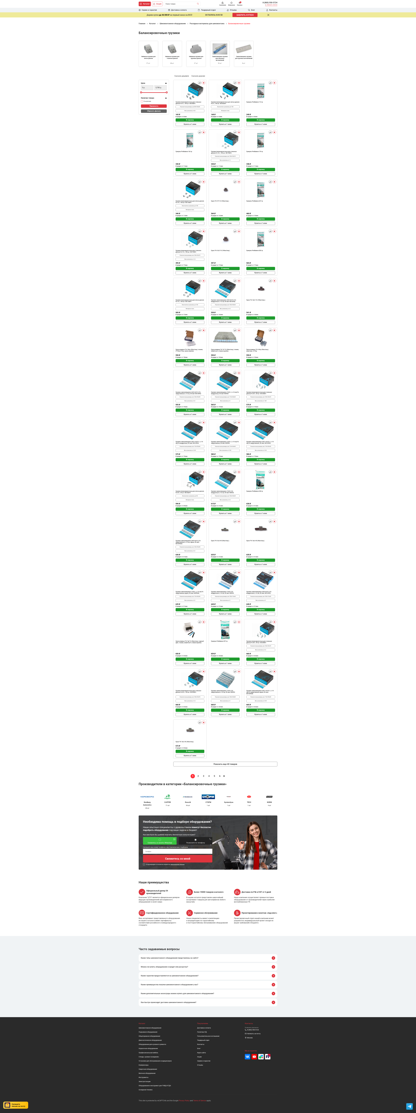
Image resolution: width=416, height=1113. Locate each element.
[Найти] (198, 4)
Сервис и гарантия (203, 1061)
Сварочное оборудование (148, 1069)
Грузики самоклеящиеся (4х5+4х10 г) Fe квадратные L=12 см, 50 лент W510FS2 (223, 300)
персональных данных (177, 864)
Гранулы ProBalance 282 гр (254, 250)
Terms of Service (199, 1101)
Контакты (200, 1044)
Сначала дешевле (181, 76)
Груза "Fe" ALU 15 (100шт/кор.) (255, 300)
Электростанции (144, 1081)
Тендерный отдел (203, 1040)
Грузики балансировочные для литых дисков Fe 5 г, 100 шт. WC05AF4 (225, 102)
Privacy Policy (184, 1101)
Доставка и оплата (204, 1028)
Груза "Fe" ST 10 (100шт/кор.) (220, 201)
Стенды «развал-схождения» (149, 1057)
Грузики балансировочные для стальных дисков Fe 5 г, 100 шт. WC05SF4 (188, 102)
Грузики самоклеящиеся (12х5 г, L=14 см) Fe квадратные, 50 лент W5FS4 (225, 392)
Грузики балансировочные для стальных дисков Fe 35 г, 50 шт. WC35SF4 (259, 392)
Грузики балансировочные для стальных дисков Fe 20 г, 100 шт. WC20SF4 (188, 691)
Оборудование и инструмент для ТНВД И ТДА (155, 1085)
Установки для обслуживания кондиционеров (155, 1061)
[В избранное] (203, 82)
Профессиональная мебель (148, 1053)
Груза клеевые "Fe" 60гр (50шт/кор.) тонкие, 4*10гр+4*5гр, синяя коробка (189, 350)
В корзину (190, 120)
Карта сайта (201, 1053)
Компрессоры (144, 1065)
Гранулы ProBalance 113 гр (254, 102)
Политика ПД (202, 1032)
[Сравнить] (199, 82)
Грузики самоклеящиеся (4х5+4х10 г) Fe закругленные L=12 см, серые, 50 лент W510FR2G (188, 542)
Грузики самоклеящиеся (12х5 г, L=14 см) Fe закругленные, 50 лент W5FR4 (225, 442)
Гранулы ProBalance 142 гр (184, 151)
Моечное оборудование (147, 1073)
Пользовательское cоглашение (208, 1036)
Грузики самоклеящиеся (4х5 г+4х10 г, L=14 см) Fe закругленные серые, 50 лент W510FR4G (260, 692)
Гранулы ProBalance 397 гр (219, 641)
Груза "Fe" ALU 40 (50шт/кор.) (220, 540)
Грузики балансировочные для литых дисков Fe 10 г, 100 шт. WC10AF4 (190, 201)
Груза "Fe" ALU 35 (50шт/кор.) (185, 741)
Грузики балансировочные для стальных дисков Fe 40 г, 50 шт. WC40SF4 (259, 641)
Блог (199, 1048)
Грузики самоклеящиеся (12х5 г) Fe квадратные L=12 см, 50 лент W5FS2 (222, 491)
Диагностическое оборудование (150, 1040)
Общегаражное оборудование (149, 1036)
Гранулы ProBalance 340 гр (254, 491)
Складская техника (145, 1090)
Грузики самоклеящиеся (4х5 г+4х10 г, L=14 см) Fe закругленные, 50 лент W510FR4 (260, 442)
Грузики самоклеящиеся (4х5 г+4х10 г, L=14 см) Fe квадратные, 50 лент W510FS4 (189, 442)
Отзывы (200, 1065)
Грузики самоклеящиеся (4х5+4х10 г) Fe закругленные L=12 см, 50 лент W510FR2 (188, 392)
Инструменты (143, 1077)
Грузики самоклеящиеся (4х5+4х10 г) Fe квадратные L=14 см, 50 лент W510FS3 (258, 592)
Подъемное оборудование (148, 1032)
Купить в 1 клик (190, 124)
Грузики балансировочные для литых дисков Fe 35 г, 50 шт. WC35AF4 (190, 491)
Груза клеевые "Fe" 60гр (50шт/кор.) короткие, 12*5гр (257, 350)
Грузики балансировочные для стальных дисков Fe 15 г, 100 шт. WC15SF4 (188, 251)
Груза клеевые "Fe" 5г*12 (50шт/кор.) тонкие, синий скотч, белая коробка (225, 350)
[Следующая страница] (224, 776)
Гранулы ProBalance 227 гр (254, 201)
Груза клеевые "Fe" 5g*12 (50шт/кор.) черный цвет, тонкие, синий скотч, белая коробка (190, 641)
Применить (154, 106)
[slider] (141, 92)
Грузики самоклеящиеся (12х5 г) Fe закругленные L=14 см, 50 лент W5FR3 (223, 691)
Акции (199, 1057)
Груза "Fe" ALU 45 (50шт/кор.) (255, 540)
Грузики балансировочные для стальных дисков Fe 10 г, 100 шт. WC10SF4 (224, 152)
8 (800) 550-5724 (270, 3)
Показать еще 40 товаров (225, 764)
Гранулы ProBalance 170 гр (254, 151)
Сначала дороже (198, 76)
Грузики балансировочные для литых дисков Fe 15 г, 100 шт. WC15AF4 (190, 300)
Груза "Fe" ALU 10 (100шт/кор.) (220, 250)
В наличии (147, 101)
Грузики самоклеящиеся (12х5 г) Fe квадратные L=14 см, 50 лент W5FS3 (222, 592)
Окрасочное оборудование (148, 1048)
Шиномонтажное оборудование (150, 1028)
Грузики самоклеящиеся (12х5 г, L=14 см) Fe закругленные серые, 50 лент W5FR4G (189, 592)
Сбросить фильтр (154, 111)
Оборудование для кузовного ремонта (152, 1044)
